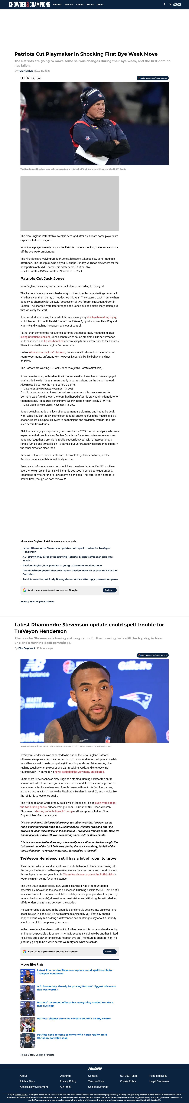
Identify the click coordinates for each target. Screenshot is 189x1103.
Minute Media (21, 1095)
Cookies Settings (98, 1086)
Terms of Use (96, 1081)
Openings (65, 1075)
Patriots (57, 4)
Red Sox (69, 4)
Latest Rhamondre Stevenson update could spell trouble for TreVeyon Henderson (67, 550)
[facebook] (164, 4)
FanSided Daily (158, 1075)
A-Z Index (65, 1086)
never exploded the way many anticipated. (80, 771)
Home (23, 601)
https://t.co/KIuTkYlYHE (97, 400)
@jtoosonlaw (89, 258)
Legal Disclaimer (159, 1081)
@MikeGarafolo (81, 368)
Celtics (80, 4)
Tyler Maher (25, 71)
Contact (93, 1075)
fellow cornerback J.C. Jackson (46, 352)
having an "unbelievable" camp (54, 811)
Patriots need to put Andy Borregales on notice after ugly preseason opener (70, 579)
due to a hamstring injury (101, 317)
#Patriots (31, 258)
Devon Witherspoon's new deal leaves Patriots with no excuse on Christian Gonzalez (70, 572)
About (100, 4)
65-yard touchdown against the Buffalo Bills (88, 874)
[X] (170, 4)
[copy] (39, 78)
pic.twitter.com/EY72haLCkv (73, 267)
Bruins (90, 4)
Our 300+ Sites (128, 1075)
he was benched (53, 341)
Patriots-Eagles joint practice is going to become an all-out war (62, 565)
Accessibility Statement (34, 1086)
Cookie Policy (128, 1081)
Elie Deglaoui (26, 648)
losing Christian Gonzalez (35, 336)
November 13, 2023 (71, 271)
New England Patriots (42, 601)
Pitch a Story (27, 1081)
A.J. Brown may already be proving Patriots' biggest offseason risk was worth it (68, 558)
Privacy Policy (68, 1081)
